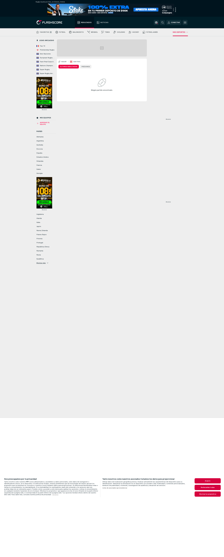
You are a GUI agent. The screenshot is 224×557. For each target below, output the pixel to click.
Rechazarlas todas (208, 487)
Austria (76, 62)
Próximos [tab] (85, 67)
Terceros (55, 494)
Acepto (207, 481)
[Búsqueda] (162, 22)
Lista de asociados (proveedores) (114, 488)
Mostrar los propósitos (207, 494)
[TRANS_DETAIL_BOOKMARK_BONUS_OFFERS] (156, 22)
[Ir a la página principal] (51, 22)
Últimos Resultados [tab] (68, 67)
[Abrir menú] (185, 22)
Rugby (64, 62)
